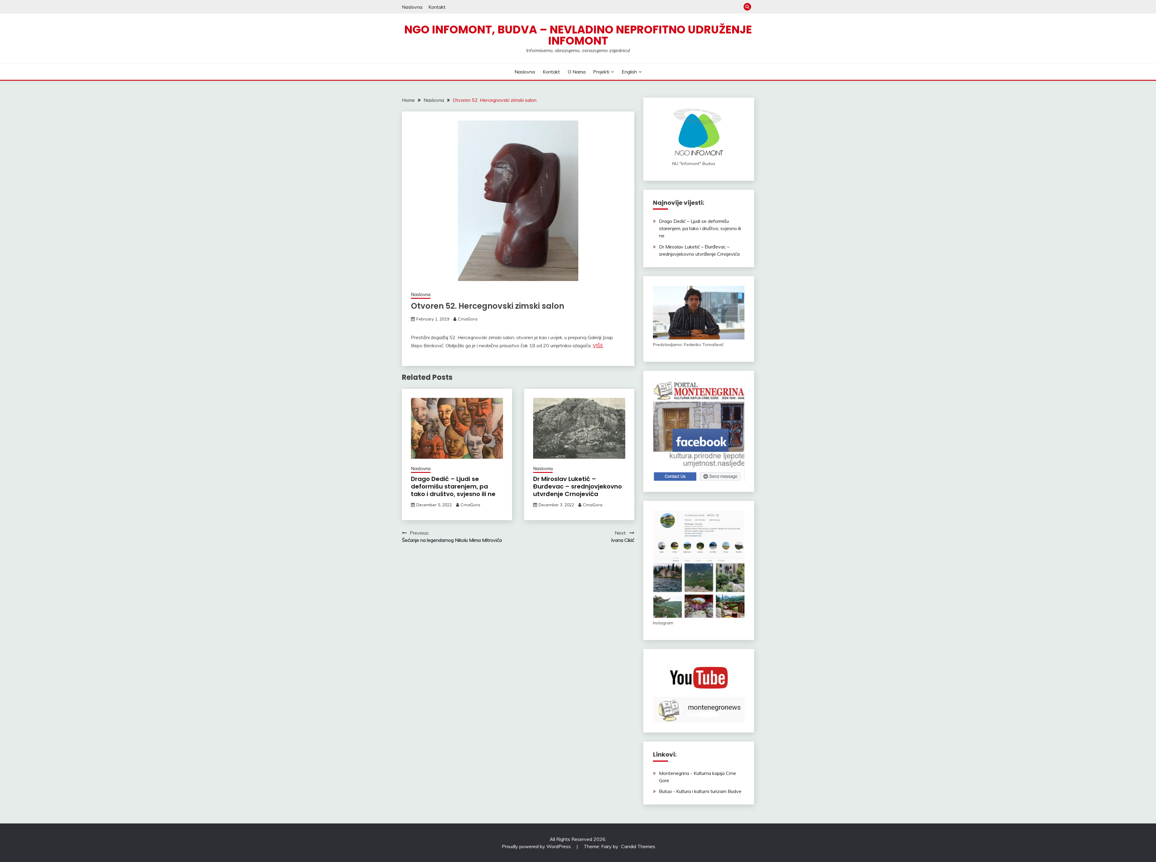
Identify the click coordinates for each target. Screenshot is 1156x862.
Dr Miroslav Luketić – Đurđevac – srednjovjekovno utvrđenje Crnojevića (577, 486)
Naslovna (412, 7)
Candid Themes (638, 846)
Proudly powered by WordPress (537, 846)
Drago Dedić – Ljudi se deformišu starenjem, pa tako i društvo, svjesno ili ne (453, 486)
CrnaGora (467, 319)
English (629, 72)
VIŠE (598, 345)
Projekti (601, 72)
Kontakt (437, 7)
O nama (577, 72)
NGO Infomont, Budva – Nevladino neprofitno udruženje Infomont (578, 35)
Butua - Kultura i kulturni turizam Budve (700, 791)
